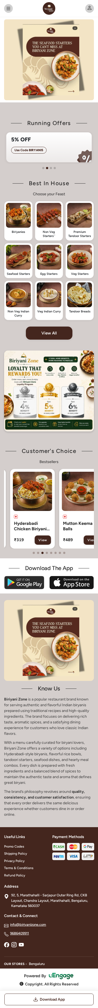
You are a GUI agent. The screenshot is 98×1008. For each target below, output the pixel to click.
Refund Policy (14, 875)
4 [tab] (55, 168)
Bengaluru (37, 964)
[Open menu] (8, 8)
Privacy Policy (14, 861)
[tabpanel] (49, 147)
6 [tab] (55, 553)
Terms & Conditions (18, 868)
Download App (52, 999)
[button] (18, 220)
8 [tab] (64, 553)
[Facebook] (6, 945)
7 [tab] (60, 553)
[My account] (89, 8)
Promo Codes (14, 846)
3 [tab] (51, 168)
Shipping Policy (15, 853)
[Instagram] (13, 945)
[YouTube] (21, 945)
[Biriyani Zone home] (49, 8)
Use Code (28, 150)
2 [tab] (47, 168)
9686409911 (19, 933)
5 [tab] (51, 553)
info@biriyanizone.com (28, 924)
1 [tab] (43, 168)
